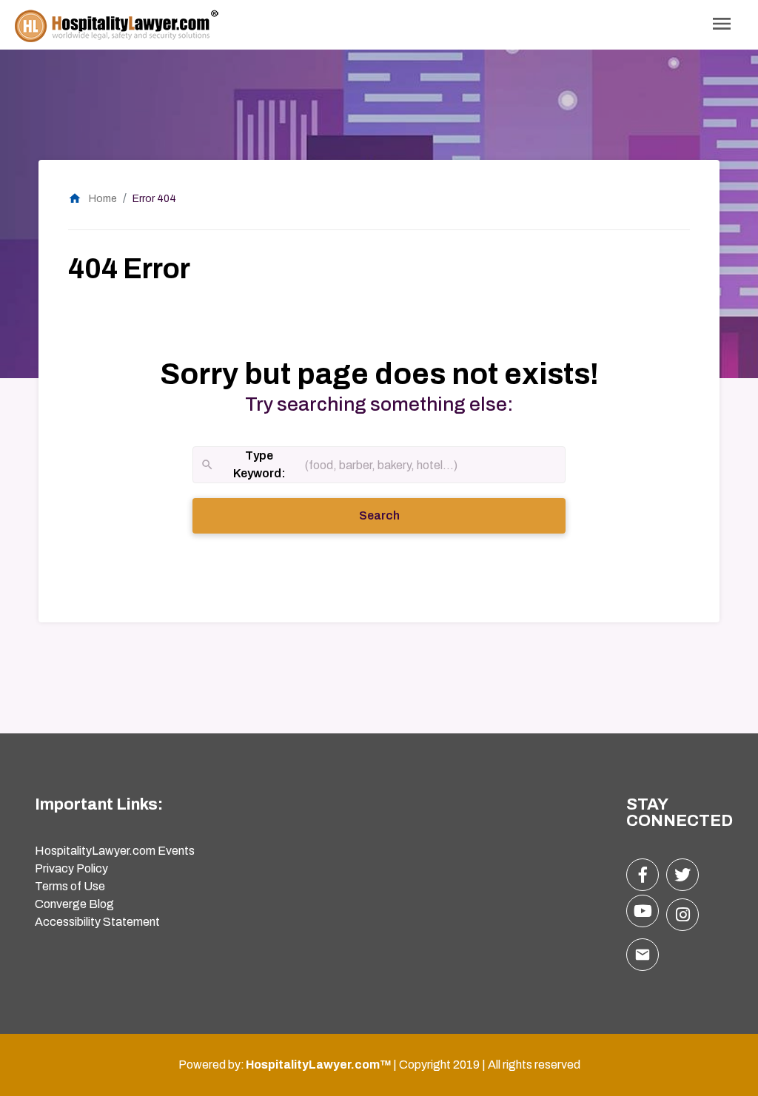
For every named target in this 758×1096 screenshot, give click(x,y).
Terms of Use (70, 886)
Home (92, 198)
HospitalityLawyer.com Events (115, 850)
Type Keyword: (243, 466)
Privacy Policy (71, 868)
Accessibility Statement (97, 921)
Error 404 (154, 198)
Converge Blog (74, 904)
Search (399, 515)
